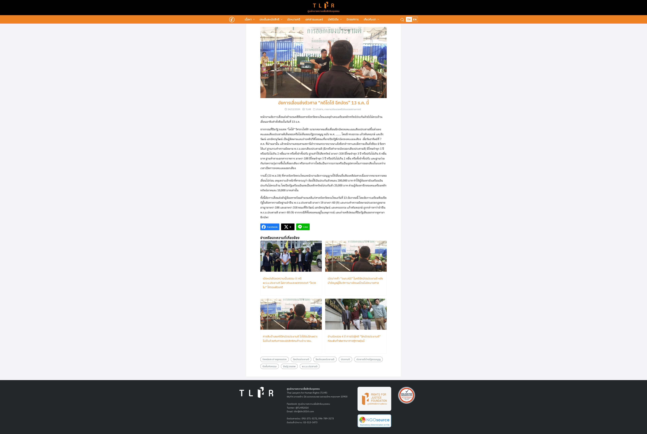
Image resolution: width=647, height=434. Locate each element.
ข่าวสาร (319, 109)
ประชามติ (345, 359)
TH (409, 19)
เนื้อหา (248, 19)
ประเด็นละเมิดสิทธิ (269, 19)
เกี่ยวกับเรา (370, 19)
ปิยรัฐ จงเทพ (289, 366)
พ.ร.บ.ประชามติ (309, 366)
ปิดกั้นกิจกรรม (270, 366)
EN (415, 19)
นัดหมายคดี (293, 19)
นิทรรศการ (352, 19)
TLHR (308, 109)
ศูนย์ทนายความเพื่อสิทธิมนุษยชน (323, 11)
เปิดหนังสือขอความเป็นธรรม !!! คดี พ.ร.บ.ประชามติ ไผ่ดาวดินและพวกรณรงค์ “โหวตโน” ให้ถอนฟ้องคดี (289, 282)
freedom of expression (275, 359)
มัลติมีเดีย (333, 19)
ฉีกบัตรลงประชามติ (325, 359)
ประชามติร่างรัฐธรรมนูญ (368, 359)
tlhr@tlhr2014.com (304, 411)
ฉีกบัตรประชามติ (301, 359)
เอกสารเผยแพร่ (314, 19)
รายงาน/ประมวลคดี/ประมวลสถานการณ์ (342, 109)
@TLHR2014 (302, 407)
